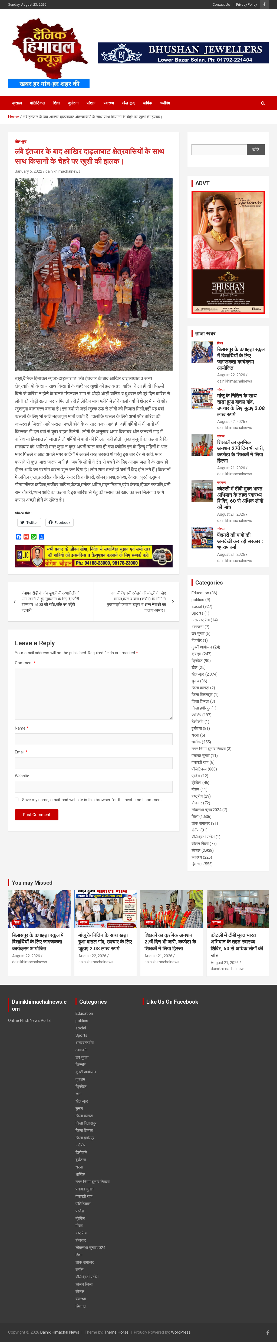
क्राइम (17, 103)
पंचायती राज (200, 762)
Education (200, 592)
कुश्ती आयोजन (202, 647)
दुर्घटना (73, 103)
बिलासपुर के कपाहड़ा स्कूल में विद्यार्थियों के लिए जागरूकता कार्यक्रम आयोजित (241, 358)
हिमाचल (197, 864)
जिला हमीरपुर (201, 708)
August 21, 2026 (231, 468)
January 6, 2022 (28, 171)
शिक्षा (56, 103)
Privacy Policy (246, 4)
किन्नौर (197, 640)
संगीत (195, 830)
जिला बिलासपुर (202, 694)
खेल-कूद (128, 103)
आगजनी (197, 626)
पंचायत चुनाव (201, 755)
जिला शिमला (200, 701)
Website (22, 775)
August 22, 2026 (231, 375)
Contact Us (221, 4)
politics (198, 599)
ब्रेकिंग (196, 782)
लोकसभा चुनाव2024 (206, 809)
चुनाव (195, 681)
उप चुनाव (198, 633)
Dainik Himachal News (59, 1332)
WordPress (181, 1332)
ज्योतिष (165, 103)
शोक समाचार (201, 823)
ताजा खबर (205, 333)
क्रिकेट (197, 660)
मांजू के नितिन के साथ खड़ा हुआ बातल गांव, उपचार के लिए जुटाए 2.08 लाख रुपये (241, 405)
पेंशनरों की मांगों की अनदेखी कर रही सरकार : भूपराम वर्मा (240, 541)
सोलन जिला (200, 843)
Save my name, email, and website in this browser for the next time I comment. (92, 799)
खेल (194, 667)
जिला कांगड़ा (200, 687)
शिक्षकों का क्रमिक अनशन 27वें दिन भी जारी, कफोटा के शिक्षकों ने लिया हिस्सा (240, 451)
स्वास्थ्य (109, 103)
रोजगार (197, 803)
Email (21, 752)
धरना (195, 735)
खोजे (255, 149)
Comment (25, 662)
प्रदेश (196, 775)
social (197, 606)
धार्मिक (147, 103)
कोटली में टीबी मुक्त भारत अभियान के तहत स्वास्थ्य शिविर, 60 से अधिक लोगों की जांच (240, 498)
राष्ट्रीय (197, 796)
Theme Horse (116, 1332)
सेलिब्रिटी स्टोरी (203, 836)
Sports (197, 613)
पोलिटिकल (37, 103)
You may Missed (32, 882)
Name (21, 728)
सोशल (91, 103)
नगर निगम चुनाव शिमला (209, 748)
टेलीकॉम (197, 721)
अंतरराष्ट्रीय (201, 620)
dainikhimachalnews (62, 171)
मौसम (195, 789)
